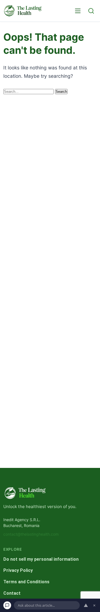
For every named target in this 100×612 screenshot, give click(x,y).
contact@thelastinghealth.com (31, 534)
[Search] (91, 10)
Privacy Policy (18, 570)
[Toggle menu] (77, 10)
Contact (12, 593)
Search (61, 91)
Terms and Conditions (26, 581)
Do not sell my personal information (41, 559)
